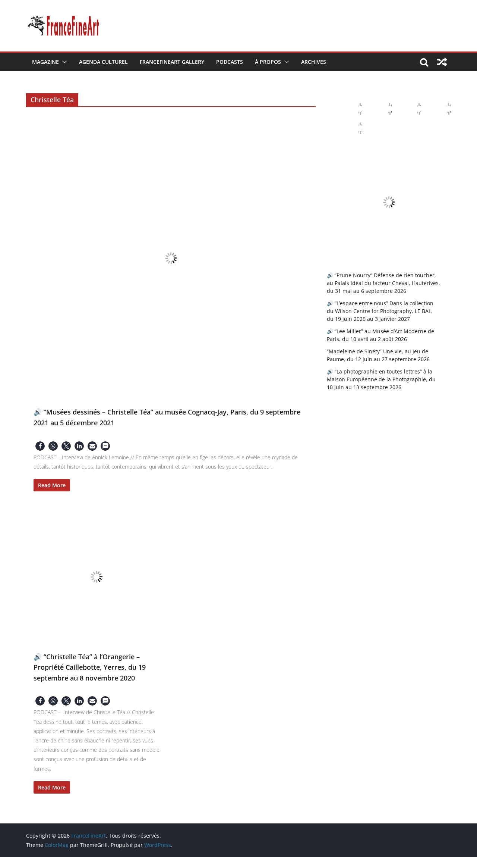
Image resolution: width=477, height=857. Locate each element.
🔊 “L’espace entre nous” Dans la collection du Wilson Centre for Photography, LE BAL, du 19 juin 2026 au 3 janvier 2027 (380, 311)
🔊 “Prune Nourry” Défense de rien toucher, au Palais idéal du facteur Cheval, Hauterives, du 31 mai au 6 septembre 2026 (383, 283)
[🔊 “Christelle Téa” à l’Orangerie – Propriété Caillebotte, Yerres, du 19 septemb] (96, 577)
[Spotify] (354, 128)
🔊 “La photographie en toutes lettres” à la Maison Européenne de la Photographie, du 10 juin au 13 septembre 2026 (381, 379)
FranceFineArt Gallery (172, 61)
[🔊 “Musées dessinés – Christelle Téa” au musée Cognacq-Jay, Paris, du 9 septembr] (171, 258)
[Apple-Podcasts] (354, 109)
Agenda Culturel (103, 61)
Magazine (45, 61)
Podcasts (229, 61)
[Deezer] (443, 109)
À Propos (268, 61)
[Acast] (413, 109)
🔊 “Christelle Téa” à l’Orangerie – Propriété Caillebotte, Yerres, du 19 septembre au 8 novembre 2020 (90, 667)
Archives (313, 61)
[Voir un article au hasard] (442, 62)
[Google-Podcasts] (384, 109)
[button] (63, 62)
